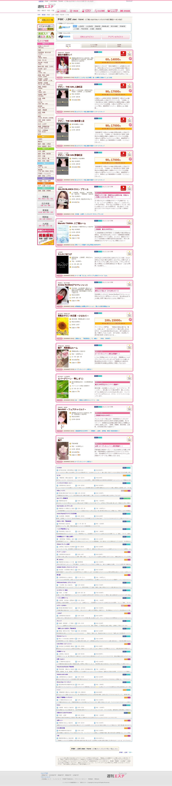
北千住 (43, 102)
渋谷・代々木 (42, 60)
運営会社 (96, 779)
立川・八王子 (42, 124)
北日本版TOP (52, 775)
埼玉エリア (46, 148)
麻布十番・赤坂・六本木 (45, 66)
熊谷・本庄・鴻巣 (43, 161)
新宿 (42, 56)
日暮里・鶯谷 (42, 95)
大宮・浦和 (41, 151)
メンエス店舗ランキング (93, 45)
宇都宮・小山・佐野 (44, 181)
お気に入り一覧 (47, 20)
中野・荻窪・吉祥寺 (44, 120)
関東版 (45, 197)
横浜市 (40, 141)
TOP (39, 14)
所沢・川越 (41, 156)
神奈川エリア (46, 136)
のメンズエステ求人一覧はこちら (94, 748)
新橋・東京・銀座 (43, 75)
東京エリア (46, 43)
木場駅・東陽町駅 (95, 29)
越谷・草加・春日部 (44, 153)
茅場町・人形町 (45, 79)
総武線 (45, 170)
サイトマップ (129, 1)
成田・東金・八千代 (44, 176)
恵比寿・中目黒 (43, 63)
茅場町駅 (122, 26)
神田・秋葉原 (42, 87)
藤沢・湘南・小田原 (44, 144)
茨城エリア (46, 183)
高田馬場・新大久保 (44, 53)
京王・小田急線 (43, 130)
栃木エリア (46, 178)
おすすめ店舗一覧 (68, 45)
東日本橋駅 (114, 26)
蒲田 (42, 71)
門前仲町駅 (84, 29)
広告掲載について (46, 779)
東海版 (45, 211)
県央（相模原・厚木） (45, 146)
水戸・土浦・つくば (44, 185)
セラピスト (87, 37)
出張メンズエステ (43, 46)
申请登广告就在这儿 (68, 779)
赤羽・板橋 (41, 113)
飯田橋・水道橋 (44, 83)
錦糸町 (41, 106)
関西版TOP (68, 775)
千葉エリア (46, 163)
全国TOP (41, 1)
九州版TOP (76, 775)
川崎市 (40, 139)
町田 (39, 134)
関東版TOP (45, 775)
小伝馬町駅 (89, 26)
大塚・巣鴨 (41, 99)
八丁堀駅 (76, 29)
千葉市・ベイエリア (44, 173)
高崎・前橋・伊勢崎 (44, 190)
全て (75, 26)
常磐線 (42, 166)
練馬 (45, 116)
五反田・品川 (42, 69)
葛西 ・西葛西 (42, 110)
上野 (42, 91)
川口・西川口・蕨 (43, 158)
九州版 (45, 224)
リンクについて (57, 779)
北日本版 (45, 204)
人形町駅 (81, 26)
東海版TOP (61, 775)
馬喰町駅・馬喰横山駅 (102, 26)
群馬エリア (46, 188)
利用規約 (90, 779)
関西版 (45, 218)
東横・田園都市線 (43, 127)
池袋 (39, 50)
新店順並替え (119, 45)
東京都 (43, 14)
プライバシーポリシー (81, 779)
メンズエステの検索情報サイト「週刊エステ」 (74, 782)
